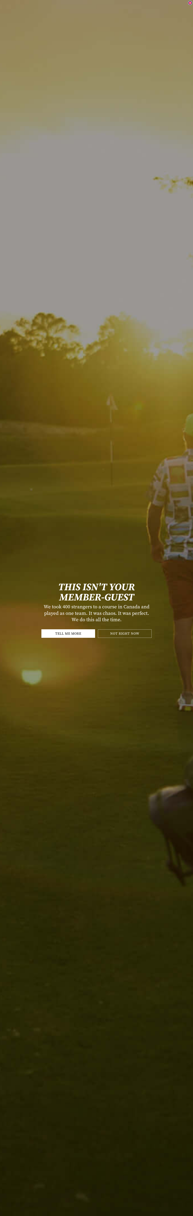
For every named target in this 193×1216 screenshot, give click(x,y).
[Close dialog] (190, 3)
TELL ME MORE (68, 633)
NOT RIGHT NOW (124, 633)
